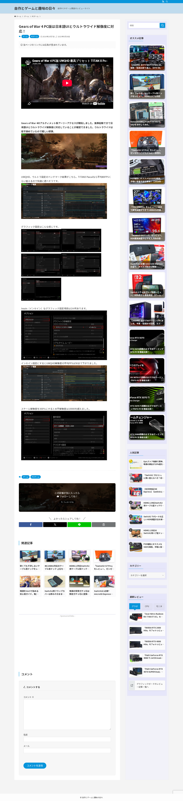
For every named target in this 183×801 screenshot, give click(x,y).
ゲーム (25, 36)
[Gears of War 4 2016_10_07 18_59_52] (81, 251)
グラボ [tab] (135, 606)
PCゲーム (34, 36)
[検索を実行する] (162, 25)
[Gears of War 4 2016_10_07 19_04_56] (64, 400)
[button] (31, 524)
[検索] (167, 1)
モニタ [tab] (159, 606)
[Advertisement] (67, 638)
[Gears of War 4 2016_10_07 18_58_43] (41, 251)
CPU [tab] (147, 606)
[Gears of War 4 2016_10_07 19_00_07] (41, 275)
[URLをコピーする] (104, 524)
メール (26, 745)
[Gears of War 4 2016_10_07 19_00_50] (64, 359)
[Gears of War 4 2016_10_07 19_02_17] (64, 459)
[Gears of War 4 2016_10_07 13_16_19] (64, 218)
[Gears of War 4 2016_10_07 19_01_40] (41, 299)
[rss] (163, 1)
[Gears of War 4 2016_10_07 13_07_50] (64, 168)
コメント (28, 696)
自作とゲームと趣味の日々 (34, 8)
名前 (25, 734)
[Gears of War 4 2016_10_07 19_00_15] (81, 275)
